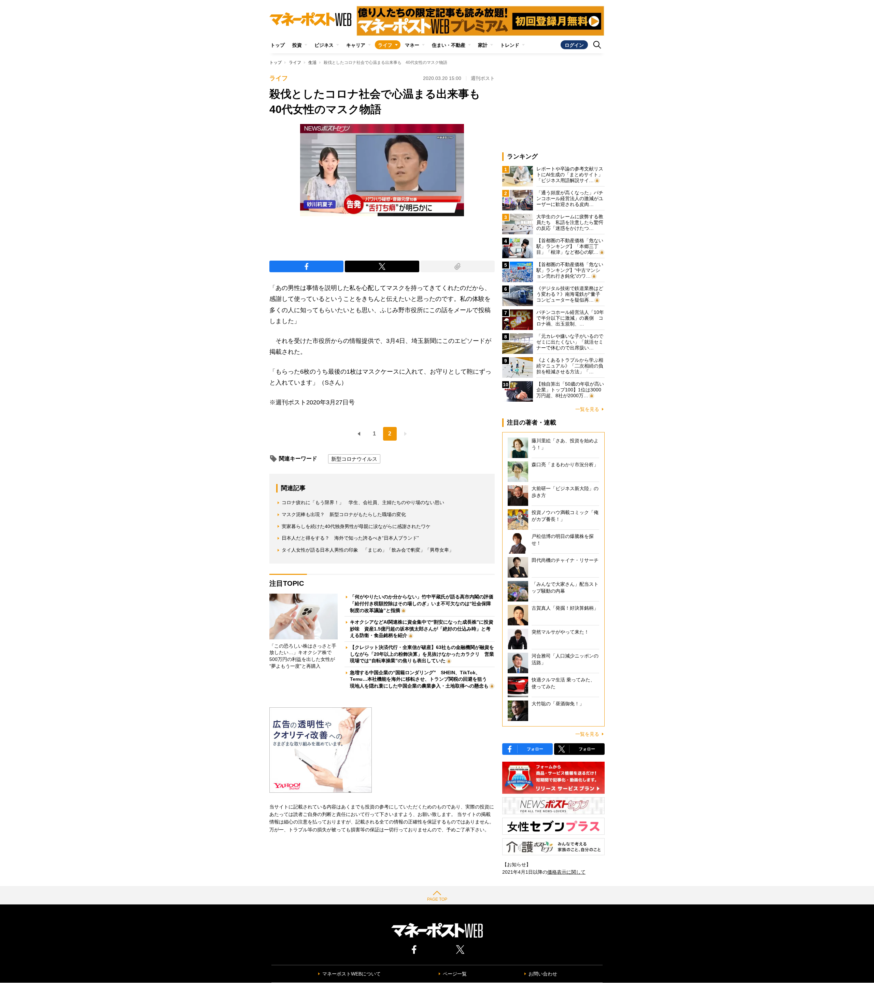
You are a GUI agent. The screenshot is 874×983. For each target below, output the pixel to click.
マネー (412, 45)
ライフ (385, 45)
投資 (297, 45)
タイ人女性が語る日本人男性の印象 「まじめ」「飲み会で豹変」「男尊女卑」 (368, 550)
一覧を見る (587, 409)
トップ (277, 45)
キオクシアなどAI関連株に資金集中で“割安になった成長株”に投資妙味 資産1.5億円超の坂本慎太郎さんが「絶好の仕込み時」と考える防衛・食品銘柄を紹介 (421, 628)
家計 (483, 45)
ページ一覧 (455, 973)
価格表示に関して (566, 872)
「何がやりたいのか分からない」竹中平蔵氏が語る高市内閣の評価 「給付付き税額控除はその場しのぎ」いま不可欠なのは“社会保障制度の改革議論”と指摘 (424, 603)
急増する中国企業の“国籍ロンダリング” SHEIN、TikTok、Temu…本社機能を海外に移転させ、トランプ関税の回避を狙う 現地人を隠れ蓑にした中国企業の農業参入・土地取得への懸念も (421, 679)
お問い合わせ (542, 973)
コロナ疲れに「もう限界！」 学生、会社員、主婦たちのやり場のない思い (363, 502)
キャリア (355, 45)
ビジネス (324, 45)
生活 (312, 62)
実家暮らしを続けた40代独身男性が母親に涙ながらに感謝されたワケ (356, 526)
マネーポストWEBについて (351, 973)
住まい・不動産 (448, 45)
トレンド (509, 45)
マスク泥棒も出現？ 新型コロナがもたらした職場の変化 (344, 514)
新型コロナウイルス (354, 459)
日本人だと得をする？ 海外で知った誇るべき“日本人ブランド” (350, 538)
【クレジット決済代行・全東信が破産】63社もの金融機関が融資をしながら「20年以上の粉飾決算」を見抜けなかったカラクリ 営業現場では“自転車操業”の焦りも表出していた (422, 654)
